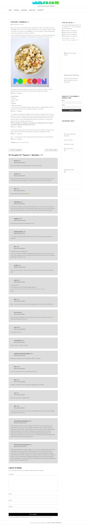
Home (10, 10)
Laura (15, 280)
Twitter (68, 40)
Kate (13, 24)
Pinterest (73, 38)
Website (11, 506)
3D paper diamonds (15, 150)
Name (10, 493)
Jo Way (16, 265)
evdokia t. (16, 218)
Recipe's (27, 142)
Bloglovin (68, 38)
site (34, 31)
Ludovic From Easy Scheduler (22, 353)
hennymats (17, 202)
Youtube (40, 10)
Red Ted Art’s (22, 29)
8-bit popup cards (51, 150)
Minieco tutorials (20, 142)
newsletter (69, 28)
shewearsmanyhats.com (37, 35)
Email (10, 500)
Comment (11, 474)
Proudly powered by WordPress (38, 522)
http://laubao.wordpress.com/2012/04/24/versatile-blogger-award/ (27, 289)
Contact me (32, 10)
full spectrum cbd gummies (21, 421)
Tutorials (16, 10)
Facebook (64, 40)
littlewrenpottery (18, 231)
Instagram (67, 26)
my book (40, 29)
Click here (66, 78)
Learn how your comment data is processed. (40, 517)
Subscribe (24, 10)
